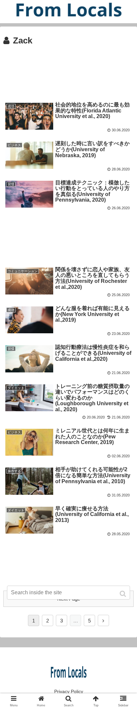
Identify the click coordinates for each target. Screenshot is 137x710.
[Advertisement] (68, 69)
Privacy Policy (68, 691)
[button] (123, 594)
